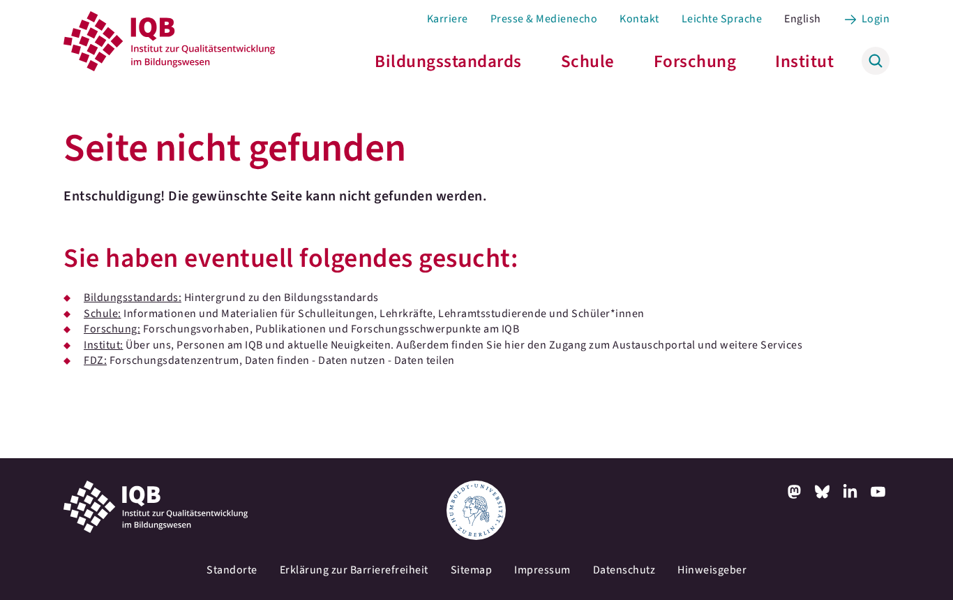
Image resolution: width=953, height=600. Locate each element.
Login (876, 19)
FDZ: (95, 360)
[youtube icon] (878, 492)
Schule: (102, 313)
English (802, 19)
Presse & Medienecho (544, 19)
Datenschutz (624, 570)
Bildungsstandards (448, 61)
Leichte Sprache (722, 19)
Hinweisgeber (711, 570)
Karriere (447, 19)
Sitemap (472, 570)
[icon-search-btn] (876, 61)
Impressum (542, 570)
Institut (804, 61)
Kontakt (639, 19)
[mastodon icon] (794, 492)
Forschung (695, 61)
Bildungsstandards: (132, 297)
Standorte (232, 570)
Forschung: (112, 329)
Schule (588, 61)
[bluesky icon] (822, 492)
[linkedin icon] (850, 492)
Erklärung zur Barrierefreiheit (354, 570)
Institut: (103, 345)
